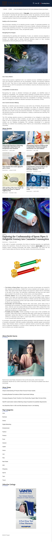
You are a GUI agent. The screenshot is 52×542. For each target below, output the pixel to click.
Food (3, 439)
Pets (3, 457)
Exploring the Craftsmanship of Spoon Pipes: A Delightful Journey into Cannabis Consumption (25, 237)
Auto (3, 413)
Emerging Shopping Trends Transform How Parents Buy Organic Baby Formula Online (24, 398)
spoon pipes (39, 246)
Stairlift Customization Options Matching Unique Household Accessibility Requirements (24, 401)
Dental (4, 420)
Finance (4, 435)
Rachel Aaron (5, 150)
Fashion (4, 431)
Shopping (4, 234)
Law (3, 454)
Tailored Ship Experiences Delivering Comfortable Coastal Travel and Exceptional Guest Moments (12, 147)
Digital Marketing (6, 424)
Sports (4, 472)
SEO (3, 465)
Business (4, 417)
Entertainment (5, 428)
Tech (3, 476)
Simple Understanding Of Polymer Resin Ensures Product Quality (18, 390)
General (4, 443)
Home (3, 450)
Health (4, 446)
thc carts (26, 13)
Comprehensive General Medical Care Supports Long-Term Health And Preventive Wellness (37, 168)
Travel (4, 480)
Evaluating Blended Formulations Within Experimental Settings (18, 394)
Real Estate (5, 461)
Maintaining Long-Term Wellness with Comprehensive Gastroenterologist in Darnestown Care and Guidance (37, 147)
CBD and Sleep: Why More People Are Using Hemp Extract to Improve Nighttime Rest (12, 189)
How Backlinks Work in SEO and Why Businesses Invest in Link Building (20, 405)
